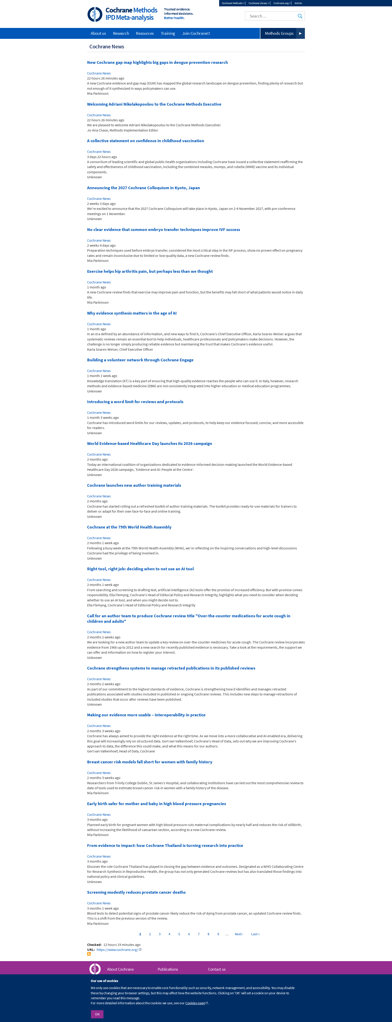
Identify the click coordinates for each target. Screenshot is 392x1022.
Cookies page (195, 1003)
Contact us (217, 969)
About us (98, 33)
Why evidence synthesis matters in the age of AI (132, 313)
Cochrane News (99, 73)
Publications (168, 969)
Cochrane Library (258, 3)
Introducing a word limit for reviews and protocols (135, 401)
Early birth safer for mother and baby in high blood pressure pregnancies (156, 803)
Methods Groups (279, 33)
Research (121, 33)
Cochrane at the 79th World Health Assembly (129, 527)
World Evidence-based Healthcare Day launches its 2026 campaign (149, 443)
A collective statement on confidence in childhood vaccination (145, 140)
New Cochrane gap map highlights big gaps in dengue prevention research (157, 62)
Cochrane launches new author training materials (134, 485)
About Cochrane (120, 969)
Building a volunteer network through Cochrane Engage (140, 359)
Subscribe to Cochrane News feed (89, 954)
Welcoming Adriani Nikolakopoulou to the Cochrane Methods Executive (154, 104)
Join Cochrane (194, 33)
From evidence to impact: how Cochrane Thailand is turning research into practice (165, 845)
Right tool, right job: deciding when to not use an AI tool (140, 568)
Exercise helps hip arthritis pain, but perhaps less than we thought (150, 271)
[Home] (95, 14)
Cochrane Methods (232, 3)
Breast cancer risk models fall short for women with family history (149, 761)
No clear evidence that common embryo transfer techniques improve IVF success (163, 229)
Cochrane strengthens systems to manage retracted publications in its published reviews (171, 668)
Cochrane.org (281, 3)
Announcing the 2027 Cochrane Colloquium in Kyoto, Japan (143, 187)
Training (168, 33)
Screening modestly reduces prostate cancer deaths (136, 892)
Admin (298, 3)
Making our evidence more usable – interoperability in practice (146, 714)
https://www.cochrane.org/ (117, 949)
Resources (145, 33)
